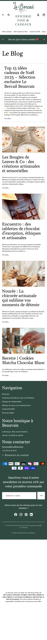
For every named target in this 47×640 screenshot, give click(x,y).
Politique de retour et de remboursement (16, 405)
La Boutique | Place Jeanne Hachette (15, 432)
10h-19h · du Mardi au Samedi (12, 435)
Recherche (5, 394)
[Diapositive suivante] (44, 39)
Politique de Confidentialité (11, 402)
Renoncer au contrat (17, 455)
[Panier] (44, 15)
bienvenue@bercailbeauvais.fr (12, 447)
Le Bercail (14, 525)
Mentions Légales (8, 413)
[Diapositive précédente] (3, 39)
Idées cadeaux (7, 32)
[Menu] (3, 15)
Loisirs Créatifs (35, 32)
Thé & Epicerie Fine (21, 32)
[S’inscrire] (41, 495)
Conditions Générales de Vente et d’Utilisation (18, 398)
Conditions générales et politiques (23, 533)
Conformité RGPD (8, 409)
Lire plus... (8, 118)
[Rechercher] (8, 15)
